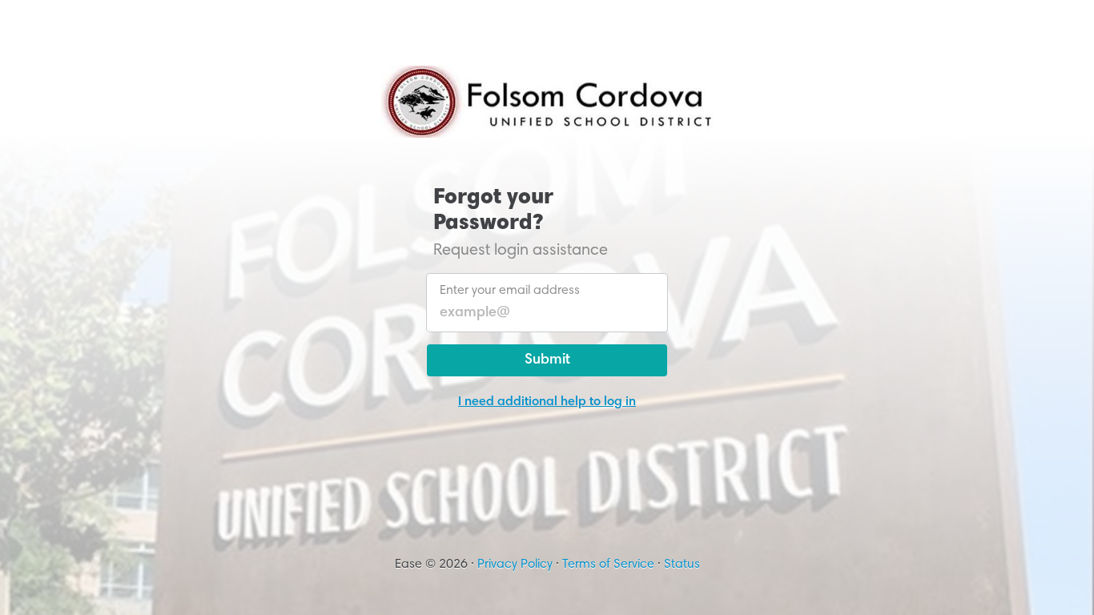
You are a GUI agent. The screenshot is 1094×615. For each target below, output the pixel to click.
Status (682, 564)
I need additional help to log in (547, 402)
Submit (547, 360)
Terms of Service (608, 564)
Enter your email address (510, 290)
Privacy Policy (515, 564)
